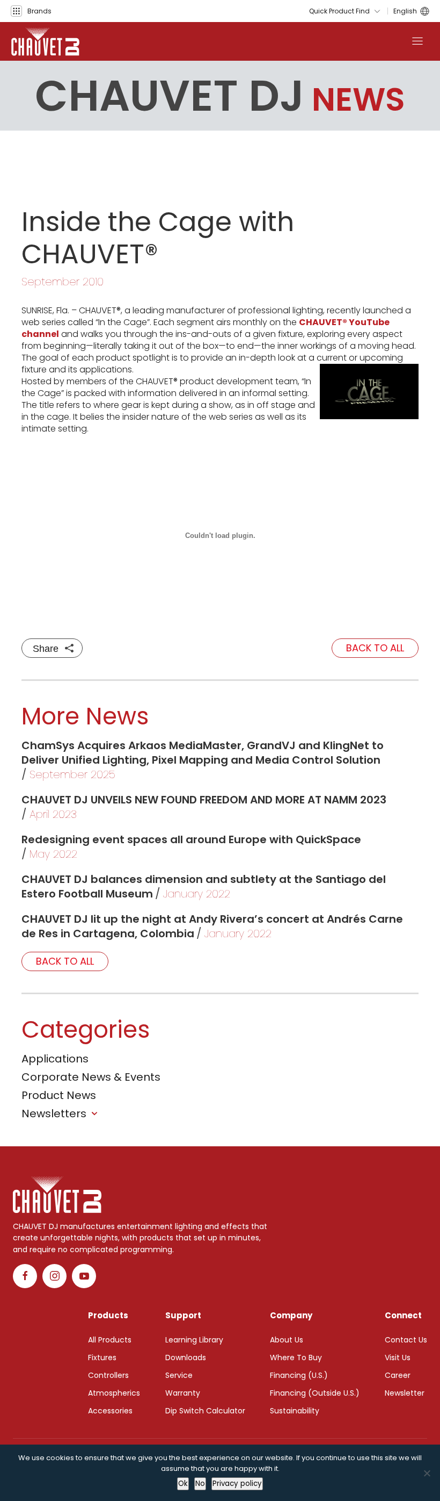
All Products (109, 1339)
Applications (55, 1058)
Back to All (375, 648)
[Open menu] (417, 41)
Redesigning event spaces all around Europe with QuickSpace (191, 839)
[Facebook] (25, 1276)
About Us (286, 1339)
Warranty (182, 1393)
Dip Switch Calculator (205, 1410)
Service (179, 1375)
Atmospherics (114, 1393)
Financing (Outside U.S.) (315, 1393)
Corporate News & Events (90, 1077)
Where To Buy (296, 1357)
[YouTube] (84, 1276)
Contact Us (406, 1339)
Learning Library (194, 1339)
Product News (58, 1095)
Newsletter (404, 1393)
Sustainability (294, 1410)
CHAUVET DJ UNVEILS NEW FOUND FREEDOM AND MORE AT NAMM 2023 (203, 799)
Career (397, 1375)
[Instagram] (54, 1276)
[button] (31, 11)
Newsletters (53, 1114)
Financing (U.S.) (299, 1375)
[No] (426, 1473)
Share (45, 648)
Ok (183, 1483)
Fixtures (102, 1357)
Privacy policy (237, 1483)
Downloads (185, 1357)
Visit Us (397, 1357)
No (200, 1483)
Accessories (110, 1410)
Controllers (108, 1375)
